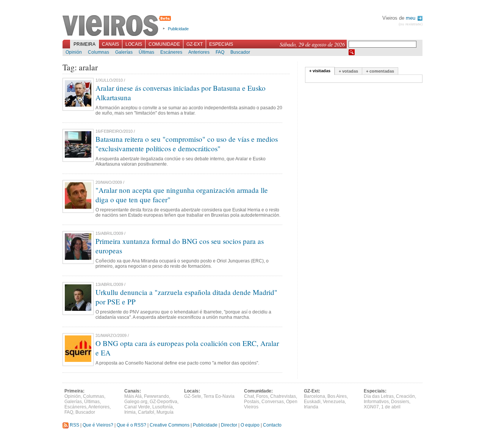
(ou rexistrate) (410, 24)
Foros (262, 396)
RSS (74, 425)
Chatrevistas (283, 396)
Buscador (240, 52)
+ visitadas (319, 70)
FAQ (220, 52)
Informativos (376, 401)
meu (411, 18)
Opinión (74, 52)
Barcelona (314, 396)
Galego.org (135, 401)
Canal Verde (137, 407)
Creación (405, 396)
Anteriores (199, 52)
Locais (133, 44)
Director (229, 425)
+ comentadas (380, 71)
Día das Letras (379, 396)
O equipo (250, 425)
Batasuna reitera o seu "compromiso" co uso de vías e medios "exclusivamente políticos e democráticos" (186, 143)
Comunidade (164, 44)
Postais (251, 401)
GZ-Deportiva (163, 401)
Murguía (165, 412)
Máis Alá (133, 396)
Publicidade (178, 28)
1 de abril (391, 407)
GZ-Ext (194, 44)
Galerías (124, 52)
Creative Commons (169, 425)
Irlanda (311, 407)
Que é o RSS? (131, 425)
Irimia (130, 412)
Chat (249, 396)
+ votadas (348, 71)
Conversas (272, 401)
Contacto (272, 425)
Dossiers (400, 401)
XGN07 (371, 407)
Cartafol (146, 412)
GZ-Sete (192, 396)
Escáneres (171, 52)
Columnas (98, 52)
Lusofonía (162, 407)
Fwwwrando (156, 396)
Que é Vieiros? (98, 425)
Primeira (84, 44)
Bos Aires (337, 396)
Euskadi (312, 401)
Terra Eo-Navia (219, 396)
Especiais (221, 44)
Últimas (146, 52)
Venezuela (334, 401)
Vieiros (118, 26)
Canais (110, 44)
